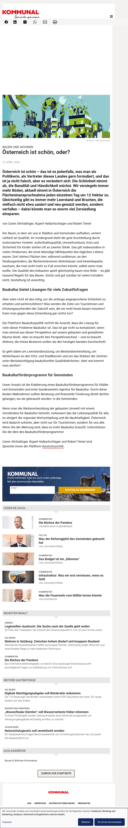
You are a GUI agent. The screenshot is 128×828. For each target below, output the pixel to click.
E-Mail (14, 488)
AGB (29, 803)
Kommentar (45, 519)
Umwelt (9, 623)
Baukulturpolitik (53, 446)
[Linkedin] (15, 21)
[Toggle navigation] (111, 16)
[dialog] (64, 818)
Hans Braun (50, 599)
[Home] (21, 16)
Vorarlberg (12, 727)
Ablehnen (85, 822)
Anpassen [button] (7, 822)
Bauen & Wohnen (14, 760)
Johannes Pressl (53, 546)
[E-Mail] (45, 21)
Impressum (40, 803)
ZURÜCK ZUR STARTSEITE (56, 773)
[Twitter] (25, 21)
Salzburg (10, 638)
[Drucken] (55, 21)
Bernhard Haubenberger (58, 526)
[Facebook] (6, 21)
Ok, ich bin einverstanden (110, 822)
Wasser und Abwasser (17, 708)
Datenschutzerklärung (62, 803)
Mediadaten (84, 803)
